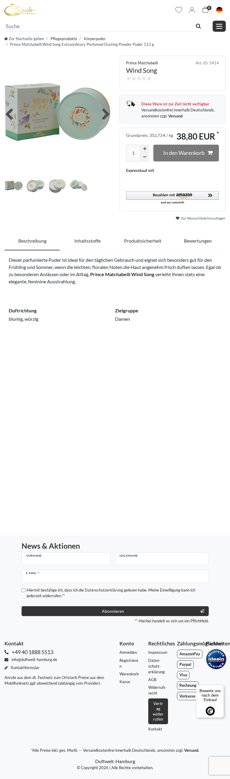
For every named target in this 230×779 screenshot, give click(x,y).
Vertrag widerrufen (158, 711)
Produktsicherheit (142, 240)
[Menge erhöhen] (144, 149)
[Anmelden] (192, 10)
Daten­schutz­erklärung (156, 666)
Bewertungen (198, 240)
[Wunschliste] (179, 9)
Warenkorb (129, 673)
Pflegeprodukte (63, 38)
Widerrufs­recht (157, 690)
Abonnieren (113, 611)
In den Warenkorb (184, 153)
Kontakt (155, 729)
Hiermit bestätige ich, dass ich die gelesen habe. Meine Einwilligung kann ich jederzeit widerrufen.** (111, 593)
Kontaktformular (25, 667)
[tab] (32, 241)
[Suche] (198, 26)
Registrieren (128, 663)
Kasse (124, 681)
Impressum (157, 652)
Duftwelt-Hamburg (115, 761)
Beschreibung (32, 240)
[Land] (219, 10)
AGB (152, 679)
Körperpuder (94, 38)
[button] (172, 198)
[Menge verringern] (144, 157)
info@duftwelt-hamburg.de (33, 659)
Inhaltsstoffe (87, 240)
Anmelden (128, 652)
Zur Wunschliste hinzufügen (202, 218)
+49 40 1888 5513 (32, 652)
